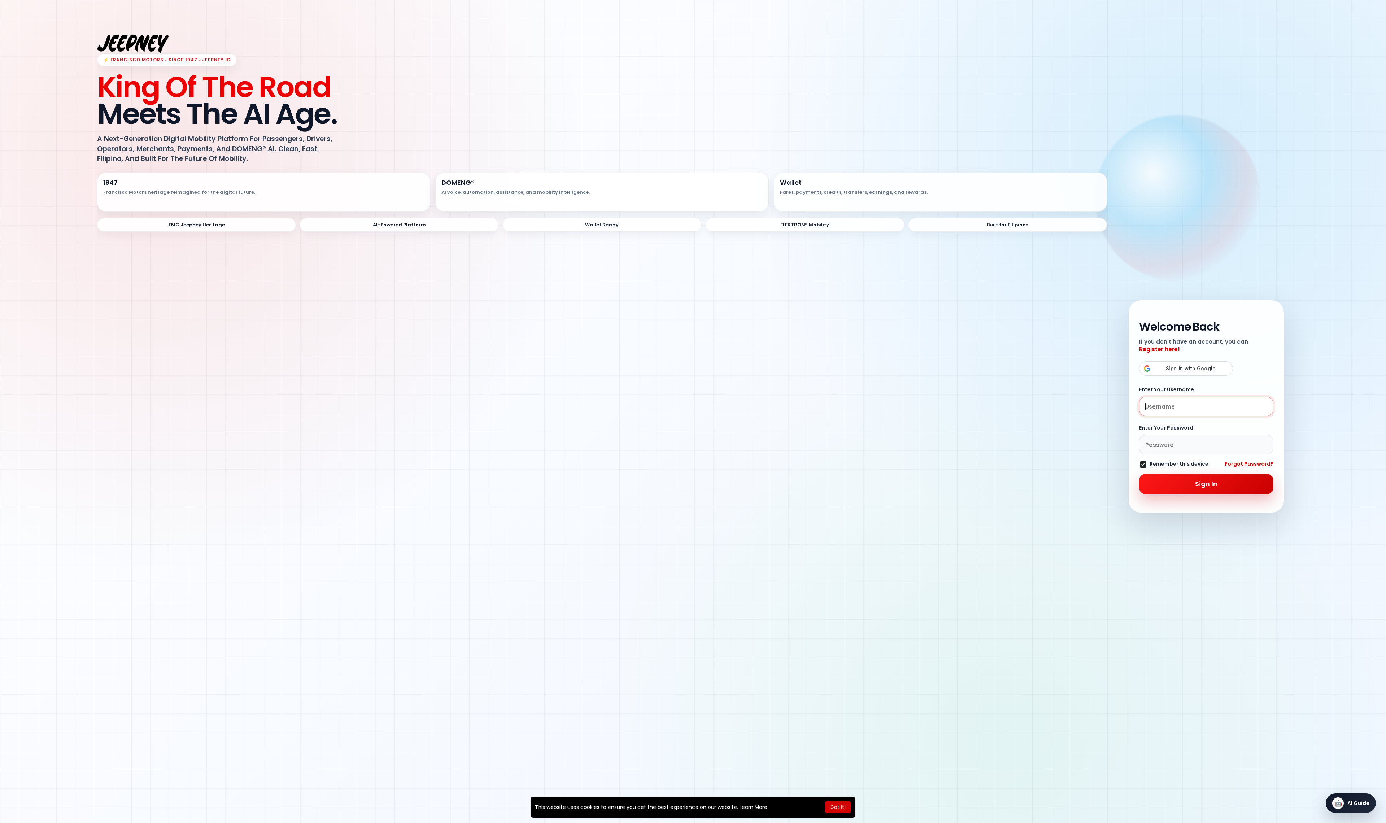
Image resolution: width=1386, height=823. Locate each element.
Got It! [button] (838, 807)
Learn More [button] (753, 807)
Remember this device (1179, 464)
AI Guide (1352, 803)
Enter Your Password (1166, 427)
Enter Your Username (1166, 389)
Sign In (1206, 483)
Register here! (1159, 349)
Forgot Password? (1249, 463)
